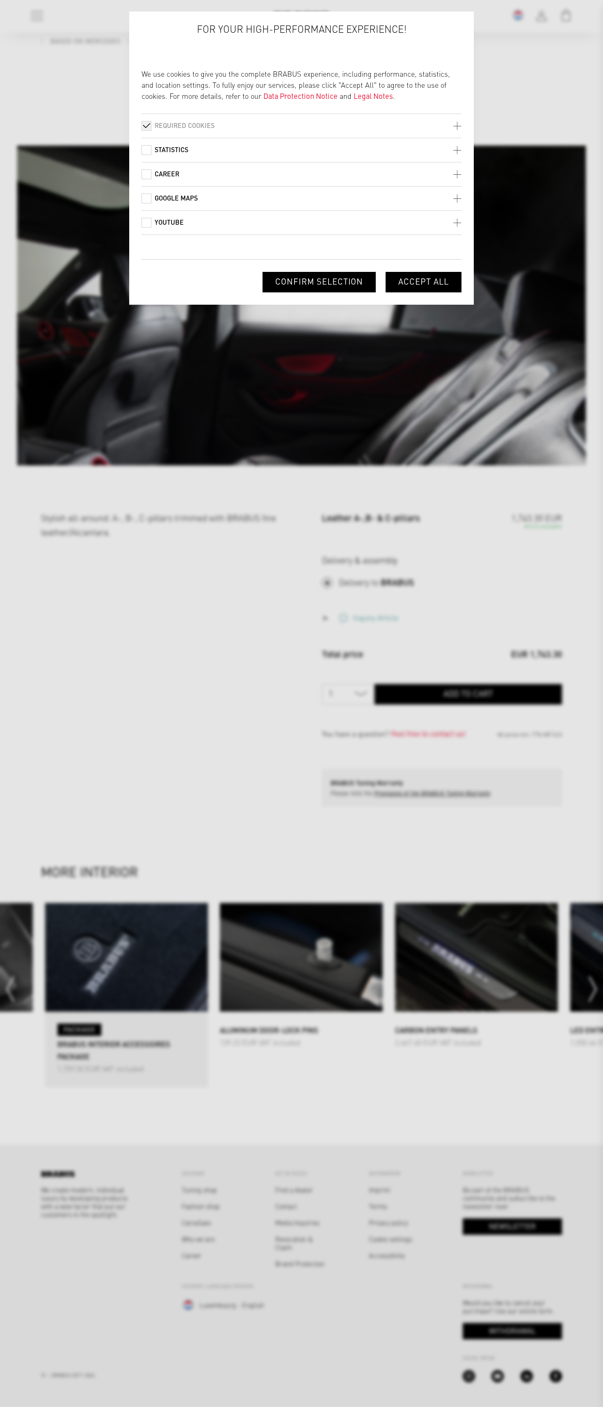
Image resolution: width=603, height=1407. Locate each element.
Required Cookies (185, 125)
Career (167, 173)
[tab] (301, 126)
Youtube (169, 222)
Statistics (171, 149)
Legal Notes (373, 96)
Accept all (423, 281)
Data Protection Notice (300, 96)
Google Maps (176, 198)
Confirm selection (319, 281)
